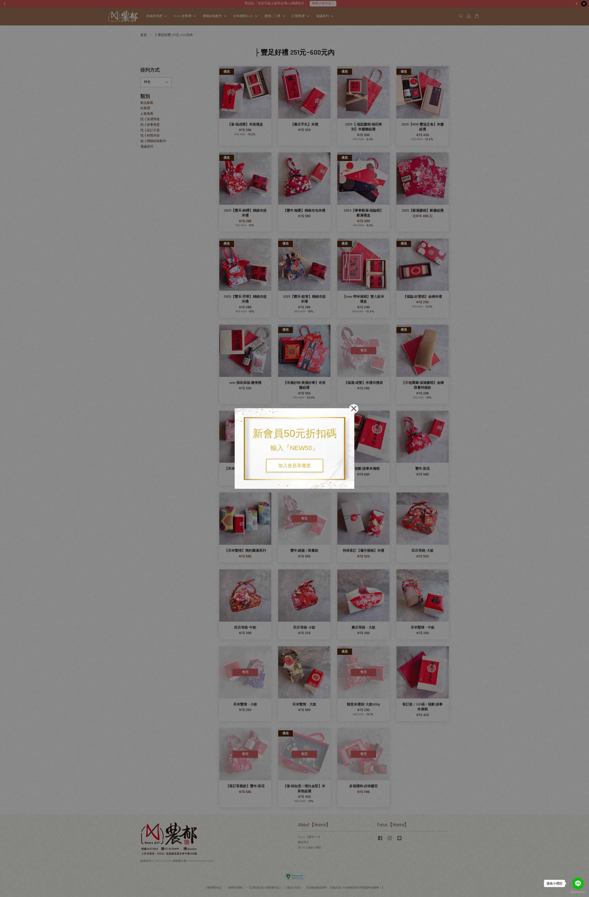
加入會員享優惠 (294, 465)
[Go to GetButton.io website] (578, 892)
